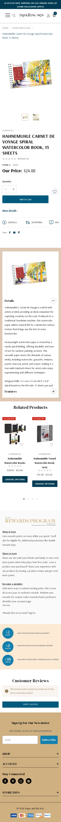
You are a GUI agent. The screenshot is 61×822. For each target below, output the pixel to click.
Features (11, 391)
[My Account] (48, 15)
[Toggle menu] (7, 15)
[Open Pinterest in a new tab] (13, 781)
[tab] (28, 291)
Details (9, 301)
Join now (6, 605)
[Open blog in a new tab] (28, 781)
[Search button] (14, 15)
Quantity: (7, 181)
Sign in (32, 612)
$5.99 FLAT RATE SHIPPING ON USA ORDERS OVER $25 (30, 5)
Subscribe (49, 740)
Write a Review (30, 704)
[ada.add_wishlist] (22, 444)
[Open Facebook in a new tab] (5, 781)
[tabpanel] (29, 273)
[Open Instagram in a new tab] (20, 781)
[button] (55, 191)
